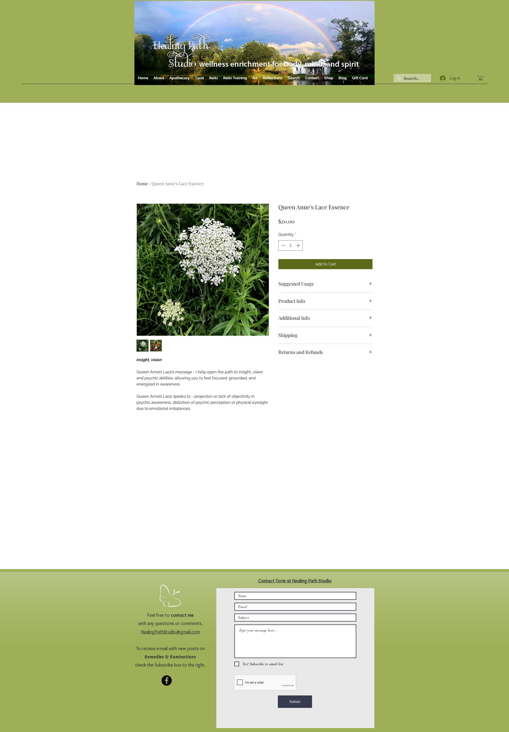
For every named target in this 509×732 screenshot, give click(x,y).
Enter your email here (198, 395)
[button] (341, 299)
